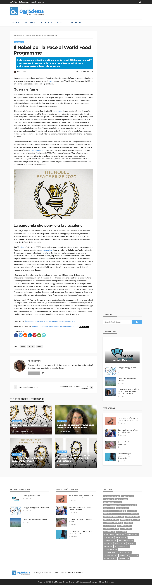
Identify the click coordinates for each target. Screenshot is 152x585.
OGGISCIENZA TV (111, 529)
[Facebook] (16, 335)
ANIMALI (108, 499)
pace (39, 346)
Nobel (31, 346)
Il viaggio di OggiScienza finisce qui (127, 369)
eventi (131, 511)
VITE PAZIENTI (110, 558)
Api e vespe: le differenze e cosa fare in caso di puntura (128, 419)
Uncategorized (110, 555)
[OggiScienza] (27, 11)
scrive (51, 81)
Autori (33, 2)
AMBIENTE (127, 496)
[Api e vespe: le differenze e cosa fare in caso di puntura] (110, 421)
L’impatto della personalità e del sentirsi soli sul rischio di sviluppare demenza (128, 391)
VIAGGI (124, 555)
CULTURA (109, 508)
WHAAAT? (124, 558)
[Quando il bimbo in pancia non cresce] (110, 445)
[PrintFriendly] (44, 335)
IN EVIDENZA (46, 23)
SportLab (108, 546)
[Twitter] (21, 335)
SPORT (131, 543)
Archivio (41, 2)
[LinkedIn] (30, 335)
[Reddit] (25, 335)
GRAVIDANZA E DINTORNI (128, 514)
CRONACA (130, 505)
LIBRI (128, 523)
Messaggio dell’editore (117, 360)
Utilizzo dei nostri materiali (71, 572)
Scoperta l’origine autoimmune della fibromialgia (124, 456)
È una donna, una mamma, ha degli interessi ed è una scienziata (50, 321)
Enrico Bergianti (20, 431)
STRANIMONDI (121, 546)
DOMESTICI (122, 508)
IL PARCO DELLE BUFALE (113, 517)
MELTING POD (109, 526)
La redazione (23, 2)
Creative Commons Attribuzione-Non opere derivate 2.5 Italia (54, 326)
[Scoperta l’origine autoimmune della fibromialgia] (110, 457)
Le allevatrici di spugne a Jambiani (127, 379)
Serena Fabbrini (65, 431)
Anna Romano (21, 72)
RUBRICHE (59, 23)
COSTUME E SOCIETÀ (112, 505)
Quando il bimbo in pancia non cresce (127, 443)
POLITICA (109, 532)
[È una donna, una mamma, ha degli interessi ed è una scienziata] (76, 419)
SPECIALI (120, 543)
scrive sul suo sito (36, 150)
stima (22, 247)
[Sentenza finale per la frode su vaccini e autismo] (110, 433)
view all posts (34, 373)
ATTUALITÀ (30, 23)
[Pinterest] (34, 335)
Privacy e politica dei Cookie (46, 572)
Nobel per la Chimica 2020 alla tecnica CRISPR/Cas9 (27, 459)
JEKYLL (135, 520)
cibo (23, 346)
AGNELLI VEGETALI (111, 496)
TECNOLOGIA (110, 549)
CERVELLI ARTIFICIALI (112, 502)
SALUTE (108, 537)
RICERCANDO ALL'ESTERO (114, 534)
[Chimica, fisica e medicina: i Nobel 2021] (31, 419)
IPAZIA (125, 520)
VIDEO (134, 555)
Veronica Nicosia (20, 464)
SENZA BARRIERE (126, 540)
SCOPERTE (121, 537)
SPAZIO (108, 543)
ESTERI (121, 511)
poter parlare (46, 250)
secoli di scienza (110, 540)
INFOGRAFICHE (111, 520)
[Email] (39, 335)
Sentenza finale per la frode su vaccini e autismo (128, 431)
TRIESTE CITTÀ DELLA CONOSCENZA (117, 552)
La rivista (13, 2)
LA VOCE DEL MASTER (113, 523)
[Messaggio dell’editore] (122, 351)
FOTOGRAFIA (110, 514)
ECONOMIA (109, 511)
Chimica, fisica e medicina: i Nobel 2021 (30, 426)
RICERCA (15, 23)
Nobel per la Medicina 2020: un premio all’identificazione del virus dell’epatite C (75, 458)
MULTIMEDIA (75, 23)
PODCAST (125, 529)
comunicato (57, 111)
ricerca (121, 532)
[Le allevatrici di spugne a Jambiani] (110, 381)
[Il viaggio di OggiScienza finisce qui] (110, 371)
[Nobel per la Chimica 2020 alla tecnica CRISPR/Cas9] (31, 453)
